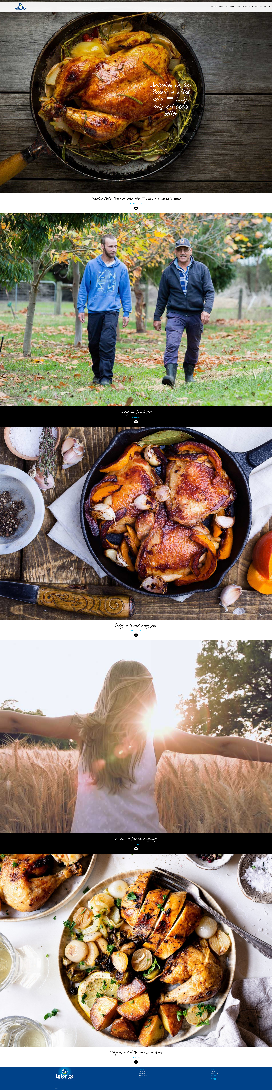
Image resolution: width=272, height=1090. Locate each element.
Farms (226, 6)
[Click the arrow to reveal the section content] (136, 208)
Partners (244, 6)
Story (238, 6)
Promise (221, 6)
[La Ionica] (20, 6)
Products (232, 6)
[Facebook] (212, 1079)
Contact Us (267, 6)
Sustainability (142, 1071)
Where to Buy (258, 6)
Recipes (251, 6)
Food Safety (142, 1073)
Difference (214, 6)
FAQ (140, 1077)
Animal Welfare (143, 1075)
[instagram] (215, 1079)
